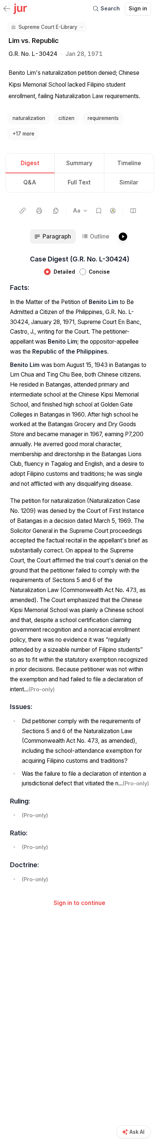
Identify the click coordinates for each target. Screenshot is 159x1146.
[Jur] (20, 8)
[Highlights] (113, 211)
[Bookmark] (99, 211)
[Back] (7, 9)
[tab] (30, 163)
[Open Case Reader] (133, 211)
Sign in (138, 8)
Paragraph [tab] (57, 236)
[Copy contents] (56, 211)
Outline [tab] (99, 236)
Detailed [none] (64, 272)
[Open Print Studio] (39, 211)
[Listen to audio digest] (122, 236)
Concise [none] (99, 272)
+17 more (23, 134)
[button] (46, 27)
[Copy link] (22, 211)
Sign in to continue (79, 902)
